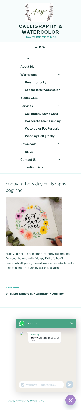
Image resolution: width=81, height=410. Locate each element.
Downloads (28, 144)
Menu (42, 47)
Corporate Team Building (43, 121)
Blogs (29, 152)
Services (26, 106)
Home (24, 58)
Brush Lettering (36, 82)
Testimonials (34, 167)
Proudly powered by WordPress (25, 400)
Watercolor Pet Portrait (42, 128)
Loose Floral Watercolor (42, 90)
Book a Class (29, 98)
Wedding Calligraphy (40, 136)
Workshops (28, 74)
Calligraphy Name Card (41, 114)
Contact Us (28, 159)
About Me (27, 66)
